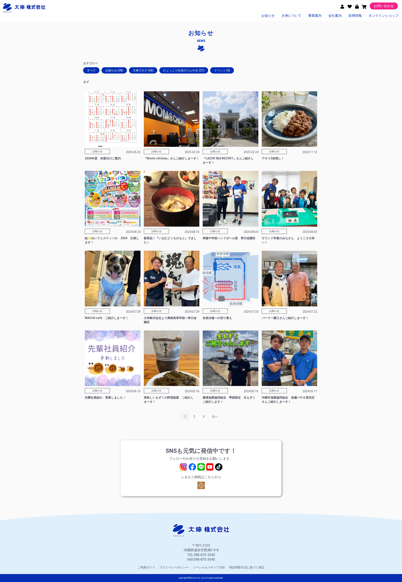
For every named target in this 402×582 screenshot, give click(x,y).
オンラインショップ (383, 16)
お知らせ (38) (114, 70)
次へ (215, 416)
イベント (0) (222, 70)
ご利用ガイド (146, 567)
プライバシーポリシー (174, 567)
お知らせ (268, 16)
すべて (91, 70)
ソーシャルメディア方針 (209, 567)
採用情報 (355, 16)
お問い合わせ (384, 6)
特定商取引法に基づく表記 (246, 567)
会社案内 (335, 16)
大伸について (291, 16)
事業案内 (315, 16)
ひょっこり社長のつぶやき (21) (183, 70)
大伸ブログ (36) (143, 70)
